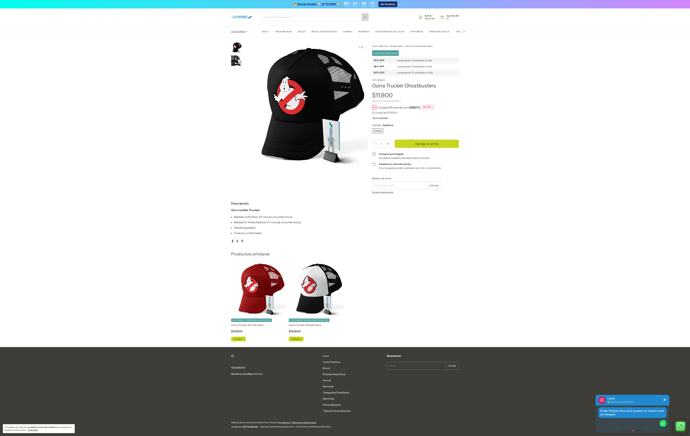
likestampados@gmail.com (247, 373)
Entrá (428, 15)
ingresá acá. (285, 422)
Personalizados (439, 31)
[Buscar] (365, 17)
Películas (383, 46)
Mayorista (417, 31)
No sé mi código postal (382, 192)
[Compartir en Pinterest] (242, 241)
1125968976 (238, 367)
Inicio (265, 31)
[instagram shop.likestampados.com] (232, 355)
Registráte (430, 18)
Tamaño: (382, 125)
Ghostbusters (396, 46)
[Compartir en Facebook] (232, 241)
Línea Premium (283, 31)
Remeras (363, 31)
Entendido (33, 430)
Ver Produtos (388, 4)
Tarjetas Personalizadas (336, 410)
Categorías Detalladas (389, 31)
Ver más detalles (380, 117)
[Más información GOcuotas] (427, 107)
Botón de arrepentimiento (304, 422)
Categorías (238, 31)
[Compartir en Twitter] (237, 241)
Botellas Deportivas (324, 31)
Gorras (347, 31)
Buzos (301, 31)
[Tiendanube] (245, 427)
